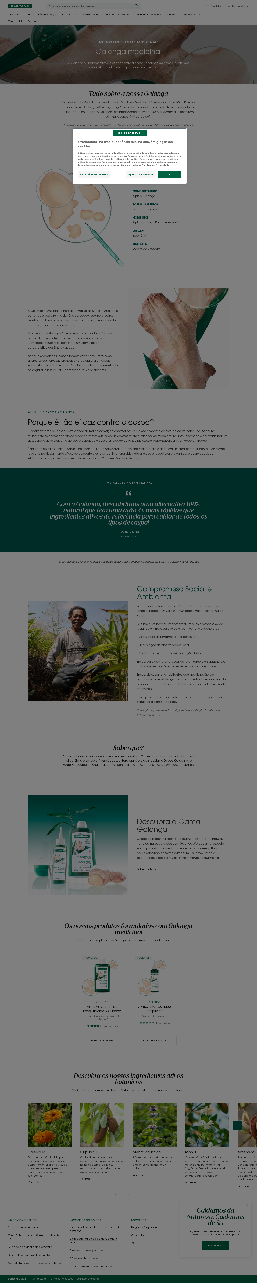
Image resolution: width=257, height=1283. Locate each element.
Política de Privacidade (156, 165)
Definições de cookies (94, 174)
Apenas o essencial (140, 174)
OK (169, 174)
